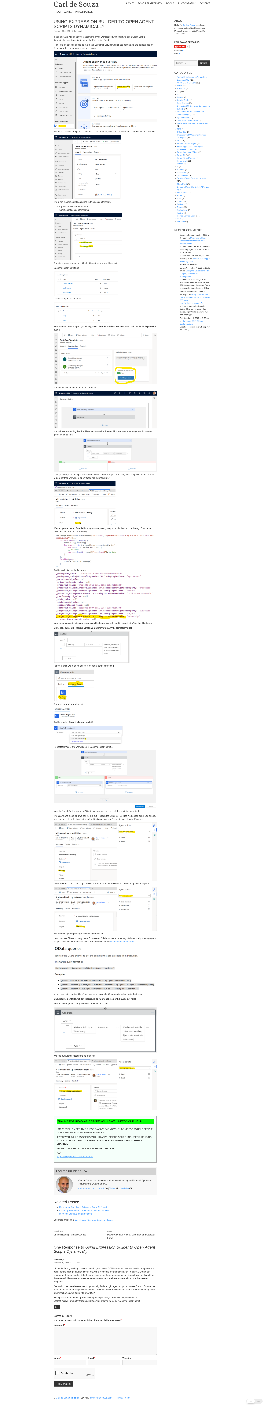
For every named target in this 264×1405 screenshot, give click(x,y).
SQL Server (182, 193)
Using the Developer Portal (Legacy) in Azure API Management (194, 274)
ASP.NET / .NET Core (186, 83)
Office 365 (181, 132)
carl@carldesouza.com (101, 1398)
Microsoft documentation (122, 941)
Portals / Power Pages (186, 143)
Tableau (180, 204)
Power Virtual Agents (186, 158)
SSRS (179, 201)
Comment (59, 1325)
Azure (179, 86)
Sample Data (182, 175)
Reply (56, 1307)
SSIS (179, 198)
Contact (205, 3)
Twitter (112, 1188)
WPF (179, 219)
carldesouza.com (86, 1188)
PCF (179, 141)
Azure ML (181, 88)
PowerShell (182, 161)
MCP (179, 129)
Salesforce (181, 172)
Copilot (180, 97)
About (130, 3)
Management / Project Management (192, 123)
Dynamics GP (183, 117)
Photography (187, 3)
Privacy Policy (123, 1398)
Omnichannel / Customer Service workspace (94, 1220)
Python (180, 164)
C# (178, 91)
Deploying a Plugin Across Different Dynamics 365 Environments (193, 241)
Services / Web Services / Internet (192, 178)
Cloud (179, 94)
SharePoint (182, 184)
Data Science (183, 103)
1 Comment (77, 31)
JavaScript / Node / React (188, 120)
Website (126, 1358)
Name (57, 1358)
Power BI (181, 155)
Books (170, 3)
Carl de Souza (189, 25)
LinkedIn (101, 1188)
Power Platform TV (150, 3)
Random (181, 169)
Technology (182, 210)
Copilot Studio (183, 100)
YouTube (124, 1188)
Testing (180, 213)
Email (91, 1358)
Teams (180, 207)
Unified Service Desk (186, 216)
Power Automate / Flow (187, 152)
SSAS (179, 195)
